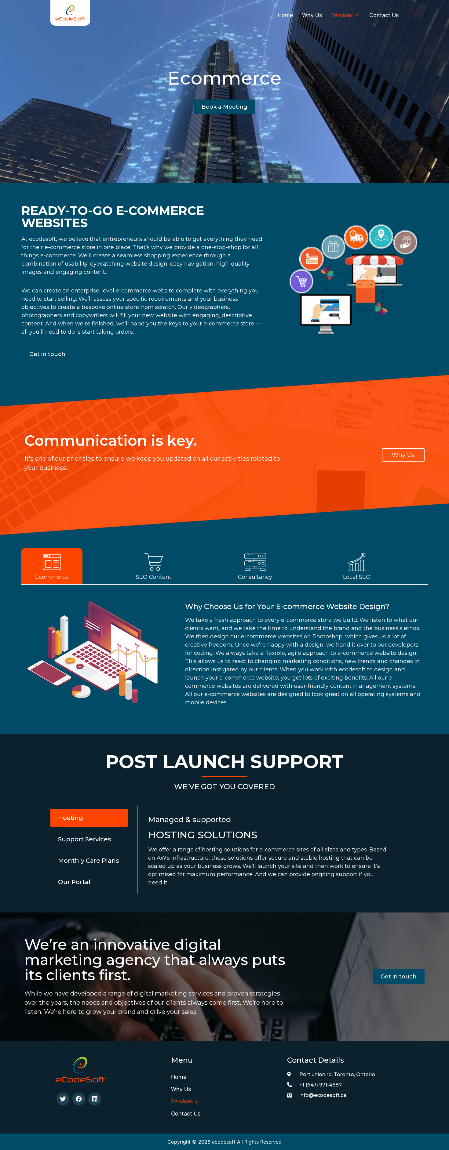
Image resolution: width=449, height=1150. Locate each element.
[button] (224, 107)
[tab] (72, 566)
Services (342, 15)
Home (285, 15)
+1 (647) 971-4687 (320, 1085)
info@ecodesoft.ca (322, 1095)
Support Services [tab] (84, 839)
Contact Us (384, 15)
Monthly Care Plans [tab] (88, 860)
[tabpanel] (224, 649)
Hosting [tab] (70, 818)
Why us (312, 15)
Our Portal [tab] (74, 882)
